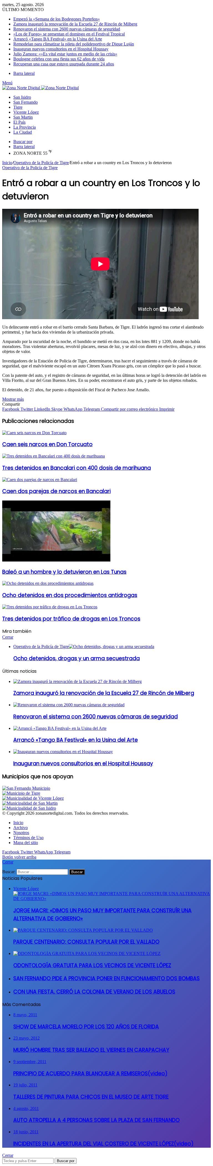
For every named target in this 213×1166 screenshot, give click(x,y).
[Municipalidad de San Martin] (30, 803)
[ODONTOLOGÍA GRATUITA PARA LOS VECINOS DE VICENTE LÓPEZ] (87, 953)
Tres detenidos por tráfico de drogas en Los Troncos (71, 619)
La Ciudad (22, 132)
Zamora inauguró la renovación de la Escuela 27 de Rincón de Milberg (75, 24)
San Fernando (25, 102)
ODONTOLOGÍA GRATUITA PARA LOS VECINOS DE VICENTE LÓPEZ (92, 965)
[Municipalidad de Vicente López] (33, 798)
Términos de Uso (28, 837)
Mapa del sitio (25, 842)
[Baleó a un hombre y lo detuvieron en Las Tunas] (56, 560)
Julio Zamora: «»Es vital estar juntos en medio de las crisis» (65, 54)
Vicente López (26, 112)
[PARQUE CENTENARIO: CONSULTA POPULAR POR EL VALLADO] (83, 930)
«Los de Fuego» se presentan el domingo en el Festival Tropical (69, 34)
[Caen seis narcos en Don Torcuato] (34, 432)
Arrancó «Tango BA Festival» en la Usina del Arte (57, 39)
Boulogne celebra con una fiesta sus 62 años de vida (59, 59)
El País (19, 122)
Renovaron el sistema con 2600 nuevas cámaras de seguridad (66, 29)
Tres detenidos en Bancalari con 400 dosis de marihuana (76, 468)
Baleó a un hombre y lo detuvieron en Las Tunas (64, 572)
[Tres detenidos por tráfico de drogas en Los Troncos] (49, 606)
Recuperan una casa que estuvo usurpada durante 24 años (63, 64)
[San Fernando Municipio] (26, 788)
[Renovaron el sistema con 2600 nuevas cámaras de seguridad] (69, 704)
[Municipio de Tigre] (21, 793)
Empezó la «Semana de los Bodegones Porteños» (56, 19)
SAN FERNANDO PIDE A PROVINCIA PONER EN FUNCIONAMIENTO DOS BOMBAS (106, 978)
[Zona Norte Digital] (40, 87)
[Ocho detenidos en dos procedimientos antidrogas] (47, 583)
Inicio (7, 162)
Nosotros (21, 832)
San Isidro (22, 97)
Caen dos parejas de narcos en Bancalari (56, 491)
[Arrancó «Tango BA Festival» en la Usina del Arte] (59, 728)
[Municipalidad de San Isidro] (29, 808)
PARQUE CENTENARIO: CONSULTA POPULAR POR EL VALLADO (86, 942)
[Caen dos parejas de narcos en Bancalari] (39, 479)
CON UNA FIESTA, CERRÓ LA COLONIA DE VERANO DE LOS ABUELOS (94, 991)
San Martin (23, 117)
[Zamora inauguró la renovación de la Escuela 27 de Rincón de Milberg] (77, 681)
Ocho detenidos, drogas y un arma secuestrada (76, 658)
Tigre (17, 107)
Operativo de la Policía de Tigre (41, 162)
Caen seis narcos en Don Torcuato (47, 444)
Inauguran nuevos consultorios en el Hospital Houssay (60, 49)
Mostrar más (13, 399)
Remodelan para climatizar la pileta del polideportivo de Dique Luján (73, 44)
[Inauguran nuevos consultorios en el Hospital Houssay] (63, 751)
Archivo (20, 827)
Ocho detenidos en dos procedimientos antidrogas (69, 595)
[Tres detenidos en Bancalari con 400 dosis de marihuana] (53, 456)
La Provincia (24, 127)
